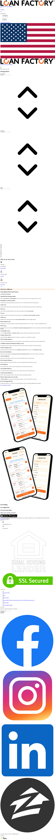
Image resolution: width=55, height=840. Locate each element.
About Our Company (6, 592)
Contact (4, 595)
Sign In (1, 22)
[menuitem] (5, 16)
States (1, 187)
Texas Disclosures (6, 602)
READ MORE (3, 518)
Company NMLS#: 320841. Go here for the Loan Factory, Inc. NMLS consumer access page (18, 600)
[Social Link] (27, 667)
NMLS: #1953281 (6, 597)
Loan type (2, 130)
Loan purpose (2, 73)
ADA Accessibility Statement (8, 605)
